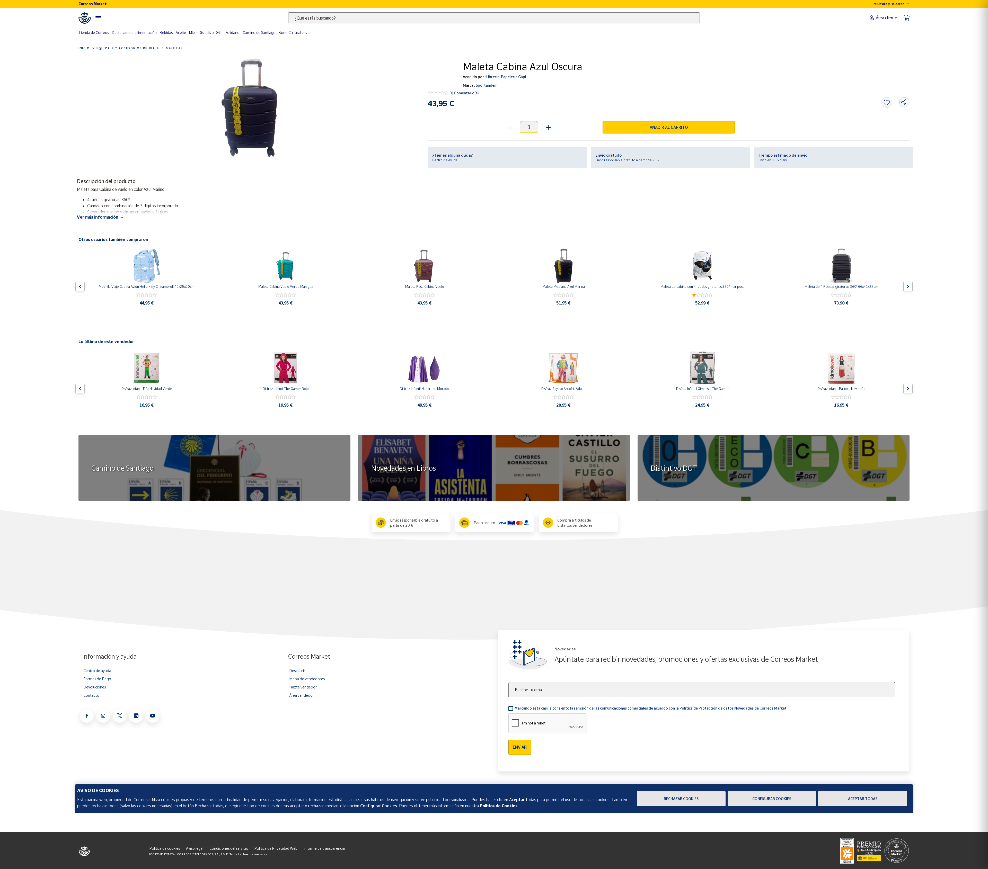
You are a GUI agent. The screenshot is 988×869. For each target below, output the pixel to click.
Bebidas (166, 32)
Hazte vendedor (303, 687)
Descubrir (297, 670)
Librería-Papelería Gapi (506, 77)
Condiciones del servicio (228, 848)
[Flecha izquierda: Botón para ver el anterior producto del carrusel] (80, 286)
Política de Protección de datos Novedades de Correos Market (733, 708)
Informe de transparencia (324, 848)
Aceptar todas (862, 798)
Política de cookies (164, 848)
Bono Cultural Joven (295, 32)
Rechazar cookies (681, 798)
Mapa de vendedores (307, 678)
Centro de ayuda (97, 670)
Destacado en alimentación (134, 32)
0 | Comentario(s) (464, 93)
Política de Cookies (498, 805)
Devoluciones (94, 687)
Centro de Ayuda (444, 160)
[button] (547, 127)
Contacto (91, 695)
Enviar (520, 747)
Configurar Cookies (771, 798)
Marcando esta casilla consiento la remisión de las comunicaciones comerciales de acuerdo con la (651, 708)
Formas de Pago (97, 678)
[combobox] (494, 17)
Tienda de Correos (93, 32)
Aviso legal (194, 848)
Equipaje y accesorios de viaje (127, 48)
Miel (192, 32)
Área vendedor (301, 695)
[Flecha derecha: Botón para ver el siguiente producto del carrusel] (908, 286)
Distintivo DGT (210, 32)
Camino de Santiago (259, 32)
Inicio (84, 48)
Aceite (181, 32)
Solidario (232, 32)
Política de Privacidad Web (275, 848)
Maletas (174, 48)
